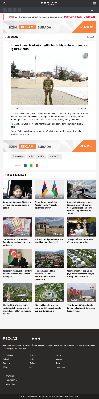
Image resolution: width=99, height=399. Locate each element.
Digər (58, 363)
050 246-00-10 (11, 380)
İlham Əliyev (18, 156)
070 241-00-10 (11, 376)
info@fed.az (10, 384)
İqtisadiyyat (7, 359)
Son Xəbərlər (8, 355)
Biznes (58, 355)
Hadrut (41, 156)
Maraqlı (59, 359)
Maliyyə (32, 355)
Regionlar (6, 363)
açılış (31, 156)
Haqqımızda (60, 367)
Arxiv (31, 367)
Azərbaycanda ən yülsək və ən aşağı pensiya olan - (48, 17)
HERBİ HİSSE (55, 156)
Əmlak (32, 363)
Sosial (32, 359)
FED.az (14, 124)
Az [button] (92, 10)
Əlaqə (5, 367)
